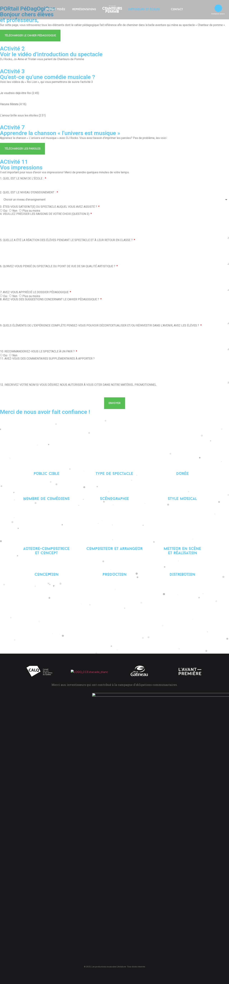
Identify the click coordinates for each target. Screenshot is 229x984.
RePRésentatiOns (84, 9)
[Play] (218, 8)
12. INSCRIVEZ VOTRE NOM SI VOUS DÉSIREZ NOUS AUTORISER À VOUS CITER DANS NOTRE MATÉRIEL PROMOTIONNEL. (78, 384)
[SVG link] (112, 9)
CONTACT (177, 9)
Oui (5, 210)
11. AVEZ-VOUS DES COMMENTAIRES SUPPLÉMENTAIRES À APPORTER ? (47, 358)
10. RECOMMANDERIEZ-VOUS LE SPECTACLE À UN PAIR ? (37, 351)
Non (14, 210)
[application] (218, 8)
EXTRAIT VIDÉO (55, 9)
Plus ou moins (31, 210)
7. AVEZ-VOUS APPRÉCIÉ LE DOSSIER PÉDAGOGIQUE (34, 292)
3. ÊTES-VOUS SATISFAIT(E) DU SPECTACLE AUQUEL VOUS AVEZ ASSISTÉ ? (49, 206)
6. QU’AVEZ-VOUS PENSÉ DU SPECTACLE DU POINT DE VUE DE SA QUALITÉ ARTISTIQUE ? (58, 266)
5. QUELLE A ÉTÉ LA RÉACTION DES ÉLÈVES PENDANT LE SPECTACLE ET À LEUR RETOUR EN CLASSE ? (66, 240)
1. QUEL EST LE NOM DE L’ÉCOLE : (22, 178)
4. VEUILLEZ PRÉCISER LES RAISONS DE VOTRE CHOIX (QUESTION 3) (45, 214)
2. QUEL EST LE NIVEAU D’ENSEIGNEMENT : (28, 192)
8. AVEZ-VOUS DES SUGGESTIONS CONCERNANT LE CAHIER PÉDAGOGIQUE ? (50, 299)
